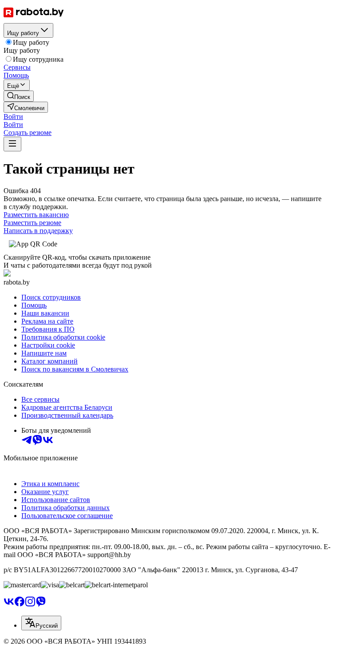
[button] (13, 116)
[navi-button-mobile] (12, 144)
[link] (19, 96)
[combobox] (41, 623)
